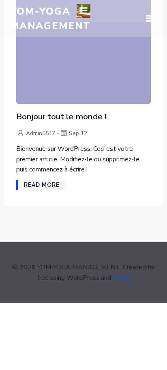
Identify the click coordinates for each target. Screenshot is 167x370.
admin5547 (40, 133)
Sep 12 (78, 133)
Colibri (121, 277)
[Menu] (83, 11)
